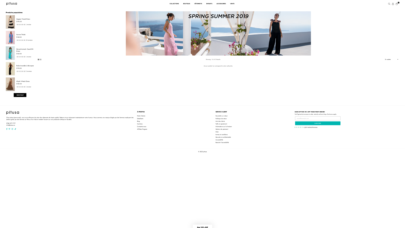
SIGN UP (203, 126)
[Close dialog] (224, 87)
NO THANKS (202, 131)
